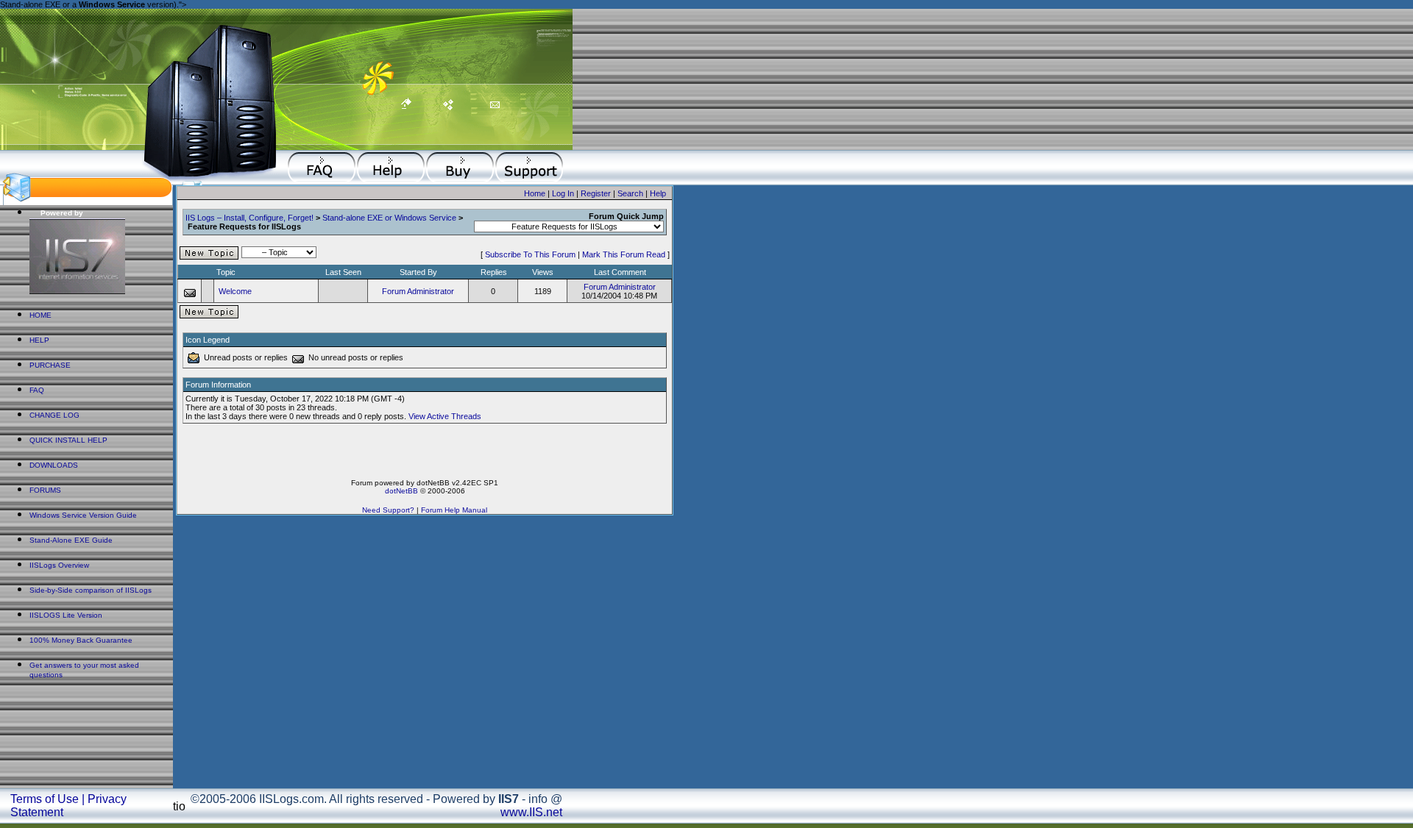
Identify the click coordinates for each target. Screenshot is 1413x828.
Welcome (235, 291)
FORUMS (45, 490)
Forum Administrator (418, 291)
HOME (40, 315)
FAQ (36, 390)
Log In (563, 193)
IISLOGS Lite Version (65, 615)
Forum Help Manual (454, 510)
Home (534, 193)
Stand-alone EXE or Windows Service (389, 217)
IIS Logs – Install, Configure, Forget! (249, 217)
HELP (39, 340)
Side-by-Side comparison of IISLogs (90, 590)
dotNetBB (401, 491)
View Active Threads (444, 416)
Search (630, 193)
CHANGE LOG (54, 415)
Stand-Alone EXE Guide (71, 540)
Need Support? (388, 510)
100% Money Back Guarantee (80, 640)
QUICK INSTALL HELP (68, 440)
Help (658, 193)
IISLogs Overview (59, 565)
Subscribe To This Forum (530, 254)
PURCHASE (50, 365)
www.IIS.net (531, 812)
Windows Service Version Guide (83, 515)
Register (596, 193)
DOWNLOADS (53, 465)
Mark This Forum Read (623, 254)
